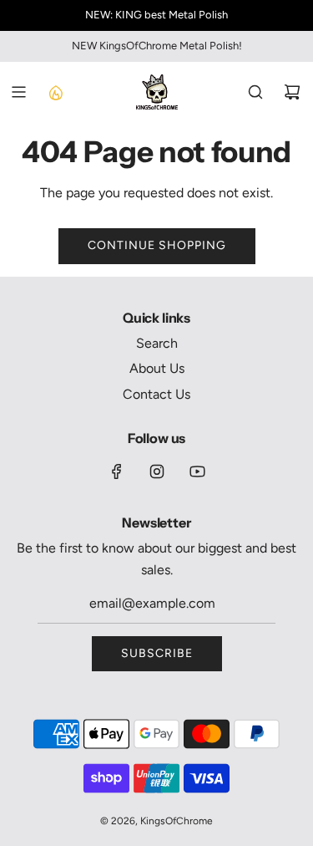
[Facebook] (116, 471)
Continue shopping (157, 245)
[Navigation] (18, 92)
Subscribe (157, 653)
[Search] (255, 92)
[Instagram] (157, 471)
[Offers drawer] (55, 92)
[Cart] (292, 92)
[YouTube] (197, 471)
